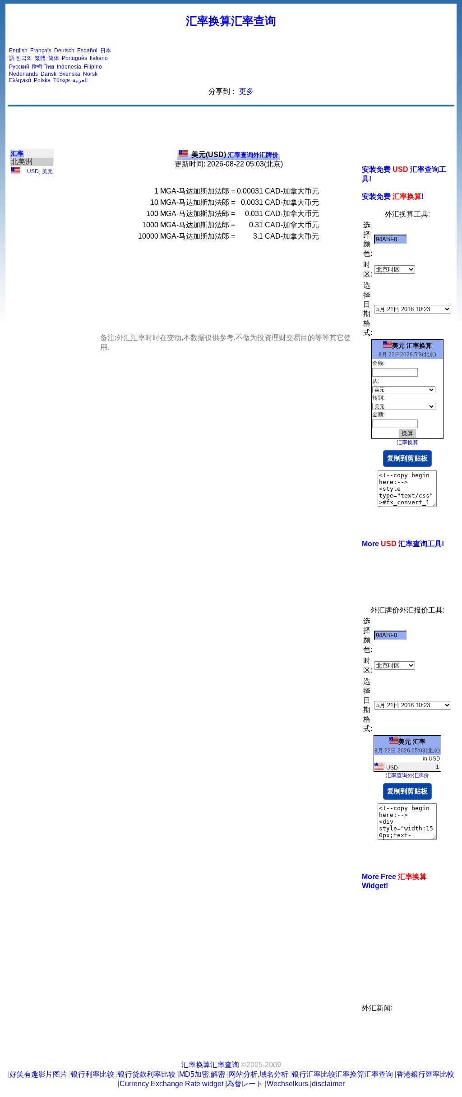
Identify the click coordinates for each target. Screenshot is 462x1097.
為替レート (245, 1084)
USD (33, 171)
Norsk (90, 74)
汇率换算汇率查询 (231, 20)
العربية (80, 80)
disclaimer (328, 1084)
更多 (246, 91)
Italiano (99, 58)
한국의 (24, 58)
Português (74, 58)
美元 (47, 171)
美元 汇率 (411, 741)
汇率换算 (407, 442)
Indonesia (69, 67)
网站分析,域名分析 (258, 1074)
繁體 (40, 58)
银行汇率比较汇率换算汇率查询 (342, 1074)
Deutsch (64, 50)
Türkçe (61, 80)
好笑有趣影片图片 (38, 1074)
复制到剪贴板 (407, 458)
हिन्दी (37, 67)
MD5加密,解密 (202, 1074)
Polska (42, 80)
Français (40, 50)
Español (87, 50)
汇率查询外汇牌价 (234, 154)
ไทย (49, 67)
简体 (53, 58)
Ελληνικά (20, 80)
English (18, 50)
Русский (19, 67)
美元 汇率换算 (412, 345)
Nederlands (23, 74)
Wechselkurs (287, 1084)
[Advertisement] (289, 65)
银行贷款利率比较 (147, 1074)
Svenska (69, 74)
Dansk (48, 74)
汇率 (17, 153)
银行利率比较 (92, 1074)
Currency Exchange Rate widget (171, 1084)
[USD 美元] (15, 172)
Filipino (93, 67)
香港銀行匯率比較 (425, 1074)
